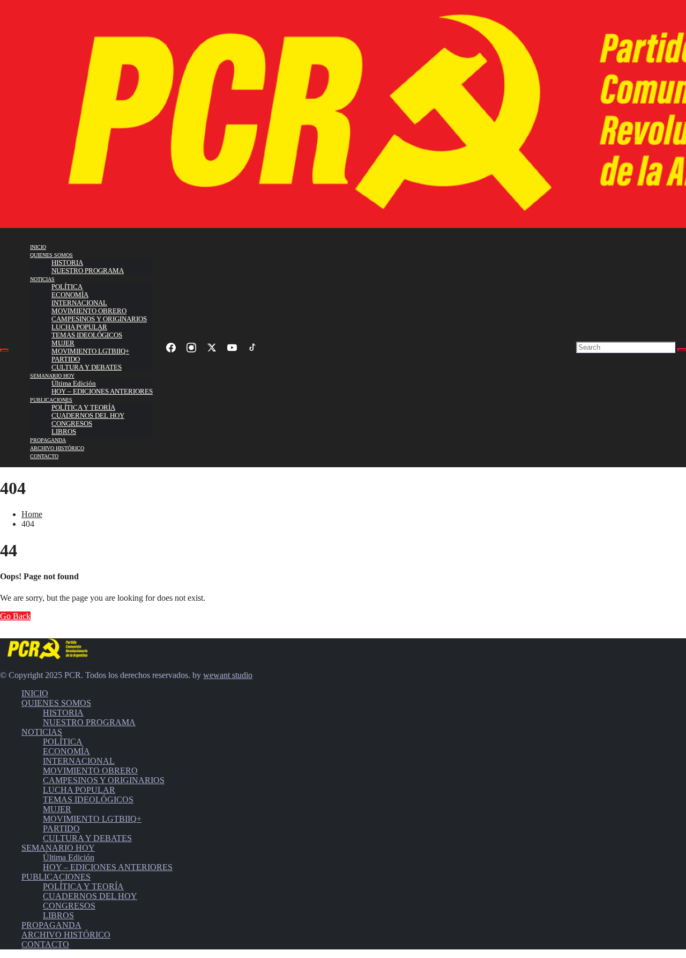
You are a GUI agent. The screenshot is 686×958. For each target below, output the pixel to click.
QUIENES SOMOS (51, 255)
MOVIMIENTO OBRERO (88, 311)
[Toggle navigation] (4, 350)
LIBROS (63, 432)
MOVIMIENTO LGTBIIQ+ (90, 351)
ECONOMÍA (69, 295)
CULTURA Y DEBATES (86, 367)
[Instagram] (191, 347)
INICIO (38, 247)
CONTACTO (44, 456)
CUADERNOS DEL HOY (87, 415)
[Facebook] (170, 347)
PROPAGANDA (48, 440)
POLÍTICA (67, 287)
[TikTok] (252, 347)
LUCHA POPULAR (79, 327)
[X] (211, 347)
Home (31, 514)
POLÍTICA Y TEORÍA (83, 407)
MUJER (62, 343)
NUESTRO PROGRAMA (87, 271)
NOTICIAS (42, 279)
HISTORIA (67, 263)
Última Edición (73, 383)
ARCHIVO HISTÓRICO (57, 448)
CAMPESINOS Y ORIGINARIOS (99, 319)
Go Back (15, 616)
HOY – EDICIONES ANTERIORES (102, 391)
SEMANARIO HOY (52, 376)
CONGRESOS (71, 424)
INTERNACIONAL (79, 303)
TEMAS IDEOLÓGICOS (86, 335)
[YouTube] (232, 347)
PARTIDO (65, 359)
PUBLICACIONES (51, 400)
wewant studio (227, 675)
